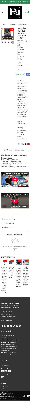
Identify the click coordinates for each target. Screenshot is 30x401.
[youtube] (8, 326)
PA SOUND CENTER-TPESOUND (11, 340)
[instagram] (5, 326)
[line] (11, 326)
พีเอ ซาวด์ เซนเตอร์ (5, 355)
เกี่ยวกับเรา (5, 386)
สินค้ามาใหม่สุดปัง (21, 130)
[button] (26, 12)
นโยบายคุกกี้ (4, 398)
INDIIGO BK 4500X (8, 223)
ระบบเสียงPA (20, 132)
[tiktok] (14, 326)
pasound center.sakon (8, 344)
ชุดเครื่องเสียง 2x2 (14, 24)
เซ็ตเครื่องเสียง (6, 219)
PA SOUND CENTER (11, 342)
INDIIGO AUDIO (22, 124)
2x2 (14, 219)
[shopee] (17, 326)
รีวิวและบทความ (6, 389)
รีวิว (15, 250)
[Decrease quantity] (23, 70)
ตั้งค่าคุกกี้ (22, 396)
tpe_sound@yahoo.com (10, 316)
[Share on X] (26, 144)
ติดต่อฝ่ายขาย (5, 363)
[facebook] (2, 326)
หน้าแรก (4, 24)
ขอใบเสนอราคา (5, 365)
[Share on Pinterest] (28, 144)
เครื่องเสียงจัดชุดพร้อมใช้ (21, 135)
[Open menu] (2, 12)
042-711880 (9, 312)
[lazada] (19, 326)
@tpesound (7, 338)
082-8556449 (9, 314)
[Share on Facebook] (23, 144)
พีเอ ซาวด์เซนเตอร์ (5, 351)
